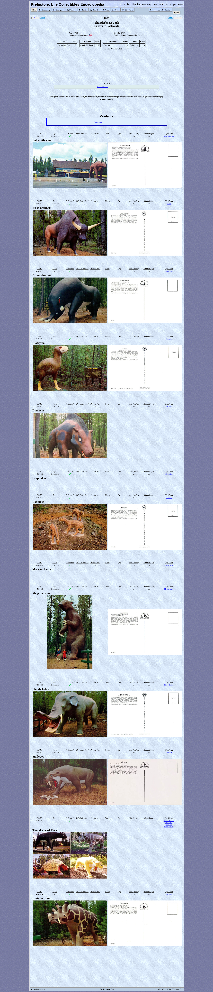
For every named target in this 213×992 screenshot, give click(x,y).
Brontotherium (169, 271)
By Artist (115, 10)
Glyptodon (169, 474)
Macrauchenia (169, 565)
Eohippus (169, 498)
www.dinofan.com (38, 989)
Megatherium (168, 589)
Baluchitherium (169, 136)
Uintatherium (168, 827)
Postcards (98, 122)
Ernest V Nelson (102, 87)
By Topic (83, 10)
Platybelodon (168, 685)
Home (176, 13)
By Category (58, 10)
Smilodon (169, 752)
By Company (44, 10)
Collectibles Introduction (160, 10)
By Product (71, 10)
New (34, 10)
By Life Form (127, 10)
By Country (94, 10)
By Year (106, 10)
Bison (169, 204)
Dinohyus (169, 406)
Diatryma (169, 339)
